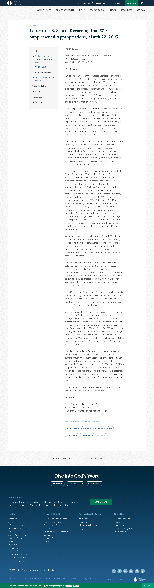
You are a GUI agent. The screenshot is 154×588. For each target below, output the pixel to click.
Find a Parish (101, 3)
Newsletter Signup (123, 528)
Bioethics (12, 544)
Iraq (110, 428)
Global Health (72, 428)
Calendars (119, 525)
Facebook (119, 571)
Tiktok (143, 571)
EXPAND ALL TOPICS (17, 562)
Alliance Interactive (93, 458)
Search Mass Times (52, 525)
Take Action (84, 518)
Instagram (137, 571)
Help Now (131, 3)
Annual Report (15, 528)
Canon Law (13, 548)
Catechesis (13, 551)
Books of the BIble (52, 522)
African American (16, 525)
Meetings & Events (88, 525)
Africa (11, 522)
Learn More (101, 502)
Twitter (114, 571)
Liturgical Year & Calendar (56, 531)
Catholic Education (17, 557)
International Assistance (94, 428)
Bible (10, 541)
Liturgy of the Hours (53, 538)
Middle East (40, 66)
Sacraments (49, 535)
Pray (81, 528)
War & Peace (99, 435)
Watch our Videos (94, 483)
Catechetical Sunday (17, 554)
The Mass (48, 541)
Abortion (12, 518)
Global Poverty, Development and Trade (43, 59)
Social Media (120, 531)
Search (142, 3)
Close (147, 585)
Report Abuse (115, 3)
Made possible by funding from (119, 579)
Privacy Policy (87, 578)
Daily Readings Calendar (93, 3)
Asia (10, 531)
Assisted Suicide (16, 538)
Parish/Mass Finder (123, 518)
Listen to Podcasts (75, 483)
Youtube (125, 571)
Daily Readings (84, 3)
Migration (85, 435)
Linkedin (131, 571)
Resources (119, 522)
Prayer (47, 528)
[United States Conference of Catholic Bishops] (14, 3)
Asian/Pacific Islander (18, 535)
